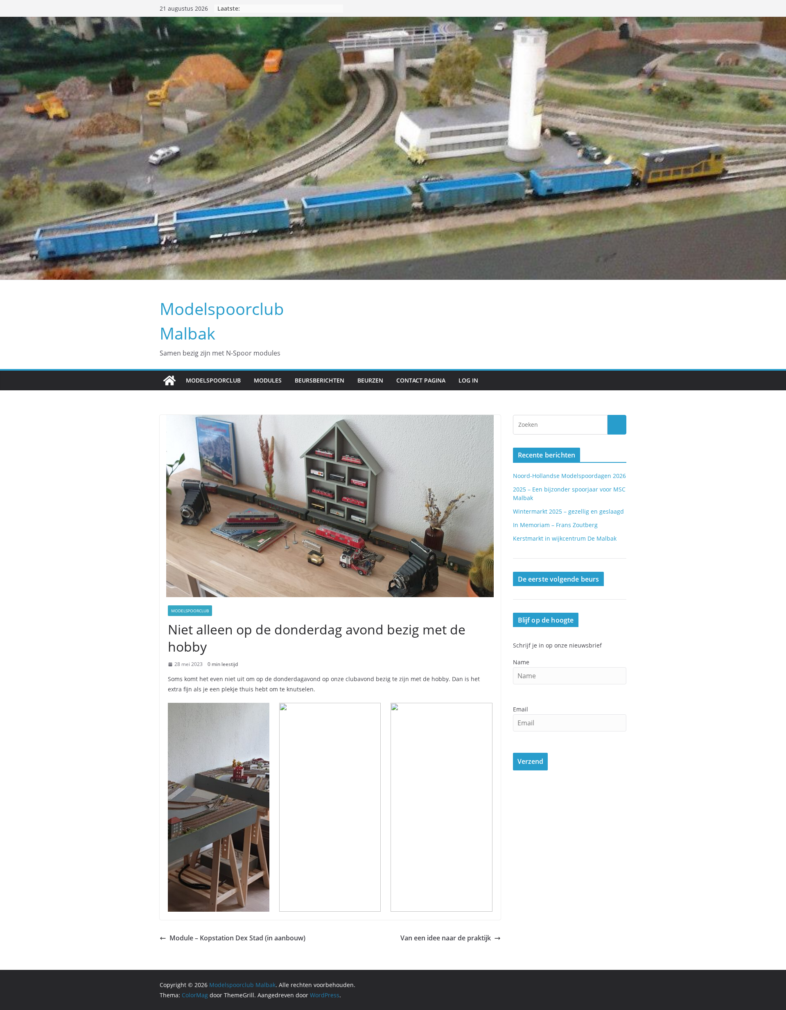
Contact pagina (420, 380)
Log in (468, 380)
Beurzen (370, 380)
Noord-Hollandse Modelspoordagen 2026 (569, 476)
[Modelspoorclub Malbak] (169, 380)
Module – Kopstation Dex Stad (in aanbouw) (237, 937)
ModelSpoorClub (213, 380)
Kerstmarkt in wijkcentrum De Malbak (565, 538)
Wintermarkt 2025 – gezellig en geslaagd (568, 511)
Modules (268, 380)
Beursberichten (319, 380)
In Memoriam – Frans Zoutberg (555, 525)
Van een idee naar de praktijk (445, 937)
